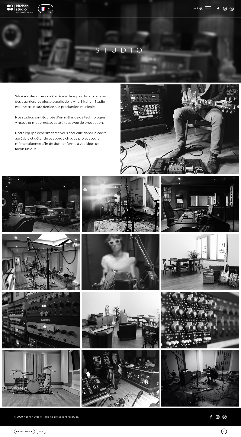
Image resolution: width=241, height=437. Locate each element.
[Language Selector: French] (45, 8)
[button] (202, 8)
